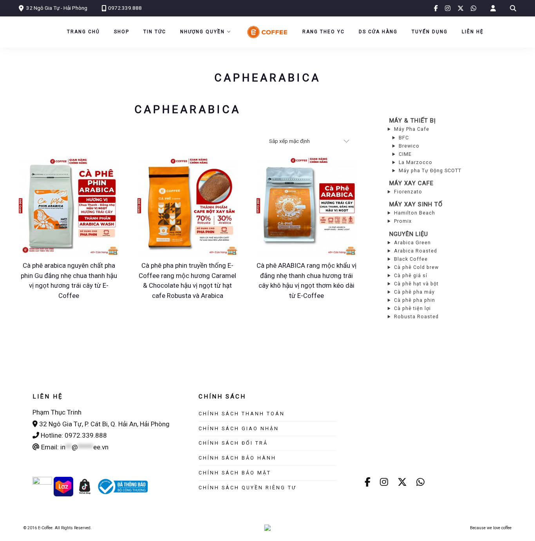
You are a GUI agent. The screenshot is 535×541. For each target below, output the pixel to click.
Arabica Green (412, 242)
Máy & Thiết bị (412, 120)
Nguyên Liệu (408, 234)
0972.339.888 (125, 8)
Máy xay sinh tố (416, 204)
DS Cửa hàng (378, 31)
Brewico (409, 146)
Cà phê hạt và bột (416, 284)
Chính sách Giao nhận (239, 428)
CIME (405, 154)
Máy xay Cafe (411, 183)
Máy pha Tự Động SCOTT (430, 170)
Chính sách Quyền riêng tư (247, 488)
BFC (404, 138)
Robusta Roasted (416, 316)
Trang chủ (83, 31)
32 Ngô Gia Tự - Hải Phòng (56, 8)
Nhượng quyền (202, 31)
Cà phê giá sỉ (410, 275)
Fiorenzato (408, 192)
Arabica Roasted (415, 251)
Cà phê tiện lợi (412, 308)
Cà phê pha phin (414, 300)
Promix (403, 221)
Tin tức (154, 31)
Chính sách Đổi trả (233, 443)
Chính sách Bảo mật (235, 473)
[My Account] (493, 8)
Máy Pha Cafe (411, 129)
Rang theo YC (323, 31)
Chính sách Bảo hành (237, 458)
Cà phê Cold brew (416, 267)
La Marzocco (415, 162)
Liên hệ (473, 31)
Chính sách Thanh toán (242, 414)
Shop (121, 31)
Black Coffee (411, 259)
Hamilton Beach (414, 213)
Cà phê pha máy (414, 292)
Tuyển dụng (430, 31)
